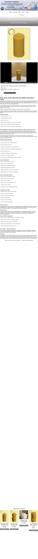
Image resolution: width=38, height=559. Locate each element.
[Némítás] (35, 82)
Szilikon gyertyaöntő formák (12, 17)
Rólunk (23, 12)
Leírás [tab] (1, 96)
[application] (19, 72)
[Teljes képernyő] (36, 82)
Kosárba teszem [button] (24, 525)
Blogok (20, 12)
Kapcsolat (27, 12)
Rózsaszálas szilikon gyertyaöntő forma (14, 524)
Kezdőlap (10, 12)
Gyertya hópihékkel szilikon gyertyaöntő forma (33, 525)
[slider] (18, 82)
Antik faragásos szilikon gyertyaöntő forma (4, 524)
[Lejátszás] (1, 82)
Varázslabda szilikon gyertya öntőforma (23, 521)
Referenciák (15, 12)
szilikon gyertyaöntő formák (20, 109)
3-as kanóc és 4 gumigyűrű (9, 236)
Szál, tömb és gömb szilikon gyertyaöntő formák (26, 17)
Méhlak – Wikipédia (4, 110)
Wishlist (11, 240)
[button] (21, 15)
